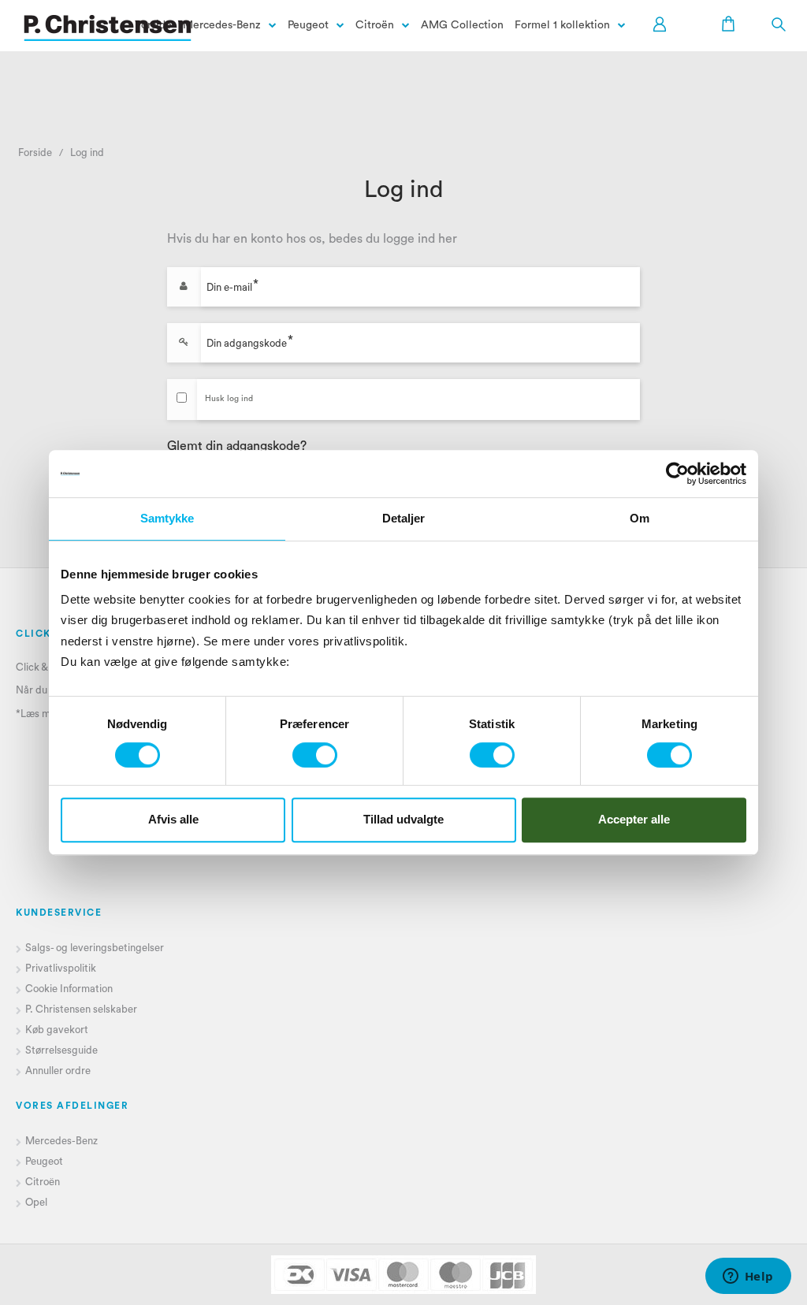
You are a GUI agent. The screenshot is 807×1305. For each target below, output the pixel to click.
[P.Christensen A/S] (108, 28)
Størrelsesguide (61, 1050)
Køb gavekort (56, 1029)
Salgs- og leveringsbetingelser (94, 947)
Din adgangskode (246, 342)
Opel (36, 1202)
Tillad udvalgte (403, 819)
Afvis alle (173, 819)
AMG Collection (462, 25)
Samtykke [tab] (167, 518)
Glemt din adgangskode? (237, 446)
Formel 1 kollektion (562, 25)
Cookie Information (69, 988)
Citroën (374, 25)
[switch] (314, 755)
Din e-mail (229, 286)
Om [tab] (639, 518)
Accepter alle (634, 819)
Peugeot (308, 25)
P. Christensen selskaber (82, 1009)
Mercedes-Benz (222, 25)
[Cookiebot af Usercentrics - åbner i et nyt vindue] (677, 473)
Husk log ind (229, 399)
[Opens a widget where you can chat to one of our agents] (748, 1277)
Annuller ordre (58, 1070)
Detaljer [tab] (404, 518)
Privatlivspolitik (60, 968)
